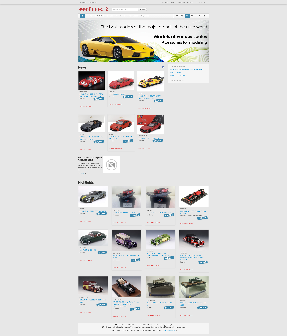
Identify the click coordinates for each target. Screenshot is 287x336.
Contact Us (93, 2)
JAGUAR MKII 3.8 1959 (87, 250)
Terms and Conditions (185, 2)
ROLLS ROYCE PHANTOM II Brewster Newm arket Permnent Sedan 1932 (191, 257)
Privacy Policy (201, 2)
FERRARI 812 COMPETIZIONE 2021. (92, 211)
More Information (169, 330)
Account (165, 2)
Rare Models (133, 16)
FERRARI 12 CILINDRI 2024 (148, 138)
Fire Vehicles (121, 16)
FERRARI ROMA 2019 (117, 94)
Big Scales (145, 16)
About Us (83, 2)
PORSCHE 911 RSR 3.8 (178, 75)
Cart (172, 2)
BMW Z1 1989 (175, 72)
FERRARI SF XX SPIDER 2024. (124, 213)
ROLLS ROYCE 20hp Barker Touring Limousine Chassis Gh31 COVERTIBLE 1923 (126, 304)
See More (81, 173)
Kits (90, 16)
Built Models (99, 16)
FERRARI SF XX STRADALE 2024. (159, 213)
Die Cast (110, 16)
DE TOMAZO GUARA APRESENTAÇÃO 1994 (186, 69)
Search (142, 9)
